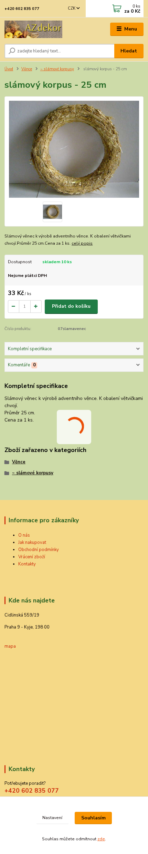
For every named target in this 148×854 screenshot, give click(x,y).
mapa (10, 646)
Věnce (26, 69)
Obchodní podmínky (38, 550)
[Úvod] (33, 29)
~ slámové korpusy (57, 69)
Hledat (128, 51)
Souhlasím (93, 818)
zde (101, 839)
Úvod (8, 69)
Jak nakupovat (32, 542)
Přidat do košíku (71, 306)
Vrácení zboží (31, 557)
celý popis (82, 243)
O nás (24, 535)
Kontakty (27, 564)
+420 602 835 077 (21, 8)
